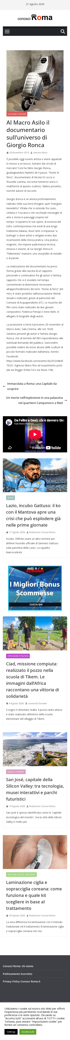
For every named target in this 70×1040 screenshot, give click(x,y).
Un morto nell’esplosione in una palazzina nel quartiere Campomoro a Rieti (34, 400)
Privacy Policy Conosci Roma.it (21, 981)
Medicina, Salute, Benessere (21, 874)
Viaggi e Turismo (16, 772)
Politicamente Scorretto (17, 974)
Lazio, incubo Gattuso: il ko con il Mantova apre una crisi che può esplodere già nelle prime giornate (33, 515)
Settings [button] (11, 1031)
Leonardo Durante (37, 703)
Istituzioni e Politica (18, 656)
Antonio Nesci (40, 152)
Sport (10, 498)
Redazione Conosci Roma (42, 532)
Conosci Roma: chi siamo (18, 966)
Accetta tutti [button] (28, 1031)
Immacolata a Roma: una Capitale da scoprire (32, 386)
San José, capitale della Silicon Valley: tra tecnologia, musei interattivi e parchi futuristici (35, 789)
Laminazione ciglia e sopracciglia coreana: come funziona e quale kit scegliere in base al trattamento (34, 895)
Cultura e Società (17, 114)
